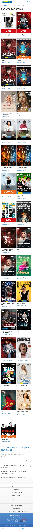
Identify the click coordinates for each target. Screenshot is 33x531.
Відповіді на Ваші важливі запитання (17, 511)
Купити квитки (8, 31)
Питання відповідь (16, 505)
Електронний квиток (16, 492)
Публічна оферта (16, 495)
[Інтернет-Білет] (7, 2)
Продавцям (16, 502)
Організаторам (16, 498)
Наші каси (16, 489)
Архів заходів (16, 508)
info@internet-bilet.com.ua (16, 515)
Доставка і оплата (16, 486)
